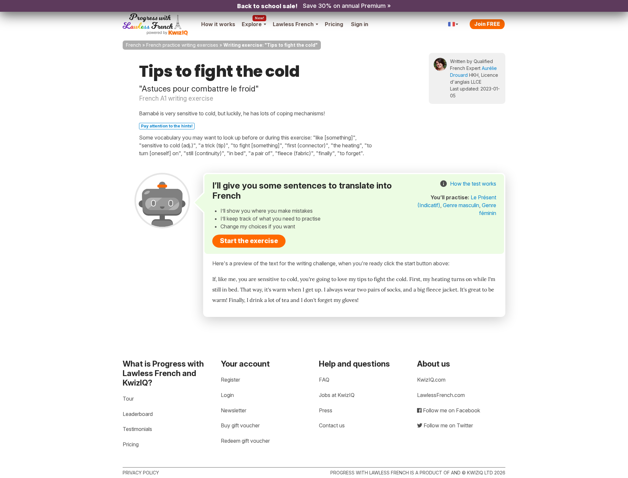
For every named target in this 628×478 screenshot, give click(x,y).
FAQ (324, 379)
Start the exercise (249, 241)
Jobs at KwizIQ (337, 395)
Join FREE (487, 24)
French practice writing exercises (182, 45)
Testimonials (137, 429)
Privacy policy (141, 472)
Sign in (359, 24)
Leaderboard (138, 414)
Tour (128, 398)
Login (227, 395)
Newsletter (233, 410)
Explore (252, 24)
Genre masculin (461, 205)
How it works (218, 24)
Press (325, 410)
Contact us (332, 425)
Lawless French (293, 24)
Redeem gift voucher (245, 440)
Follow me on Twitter (447, 425)
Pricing (334, 24)
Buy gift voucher (240, 425)
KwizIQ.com (431, 379)
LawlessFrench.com (441, 395)
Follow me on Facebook (451, 410)
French (133, 45)
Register (230, 379)
